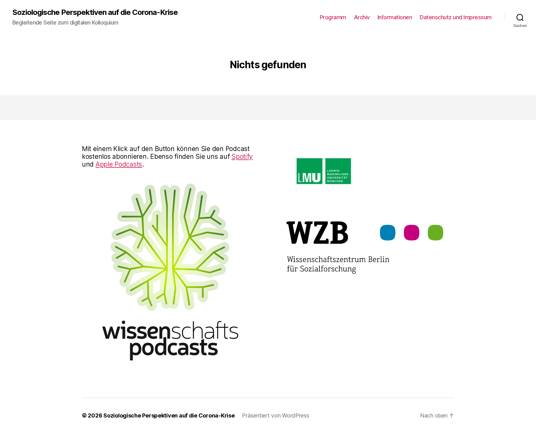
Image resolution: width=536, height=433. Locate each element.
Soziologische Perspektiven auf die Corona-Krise (95, 12)
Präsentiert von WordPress (275, 415)
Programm (333, 17)
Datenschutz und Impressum (456, 17)
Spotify (242, 156)
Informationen (394, 17)
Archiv (362, 17)
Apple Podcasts (119, 164)
